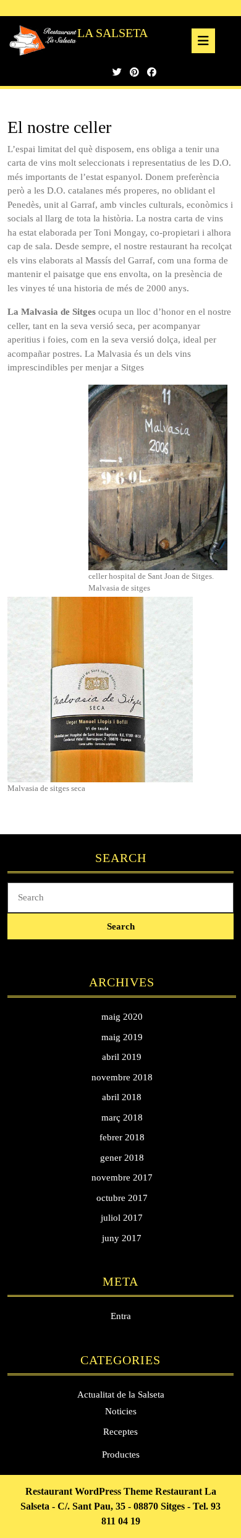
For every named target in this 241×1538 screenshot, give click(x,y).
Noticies (121, 1411)
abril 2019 (122, 1057)
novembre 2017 (122, 1177)
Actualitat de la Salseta (120, 1394)
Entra (121, 1316)
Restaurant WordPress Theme (89, 1491)
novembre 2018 (122, 1077)
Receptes (120, 1432)
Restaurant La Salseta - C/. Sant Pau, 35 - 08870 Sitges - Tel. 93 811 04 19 (120, 1506)
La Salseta (112, 33)
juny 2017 (122, 1238)
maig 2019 (122, 1037)
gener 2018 (122, 1158)
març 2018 (122, 1117)
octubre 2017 (122, 1198)
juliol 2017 (122, 1218)
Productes (121, 1454)
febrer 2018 (122, 1137)
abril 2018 (122, 1097)
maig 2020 (122, 1017)
